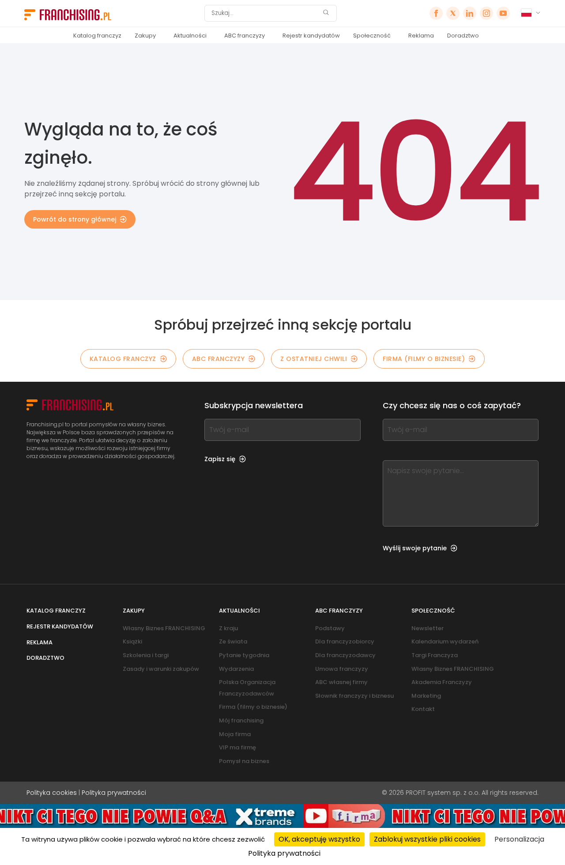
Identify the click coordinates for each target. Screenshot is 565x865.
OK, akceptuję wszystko (319, 839)
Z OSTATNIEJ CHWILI (313, 358)
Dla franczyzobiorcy (344, 641)
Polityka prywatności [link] (284, 853)
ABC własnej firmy (341, 682)
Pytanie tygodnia (244, 655)
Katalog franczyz (97, 35)
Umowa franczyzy (341, 669)
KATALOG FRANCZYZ (123, 358)
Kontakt (423, 709)
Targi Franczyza (434, 655)
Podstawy (330, 628)
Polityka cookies (51, 792)
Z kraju (228, 628)
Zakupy (145, 35)
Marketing (426, 696)
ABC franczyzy (244, 35)
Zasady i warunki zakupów (161, 669)
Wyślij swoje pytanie (415, 548)
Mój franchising (241, 720)
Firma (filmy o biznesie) (424, 358)
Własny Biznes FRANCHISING (164, 628)
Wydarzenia (236, 669)
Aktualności (190, 35)
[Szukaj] (325, 13)
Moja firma (235, 734)
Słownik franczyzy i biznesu (354, 696)
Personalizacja (519, 839)
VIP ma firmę (237, 747)
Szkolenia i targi (146, 655)
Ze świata (233, 641)
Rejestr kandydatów (311, 35)
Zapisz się (219, 459)
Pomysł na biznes (244, 761)
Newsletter (427, 628)
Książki (132, 641)
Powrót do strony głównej (74, 219)
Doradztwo (463, 35)
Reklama (421, 35)
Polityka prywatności (114, 792)
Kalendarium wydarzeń (444, 641)
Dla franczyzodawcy (345, 655)
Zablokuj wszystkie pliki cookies (427, 839)
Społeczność (372, 35)
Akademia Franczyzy (441, 682)
